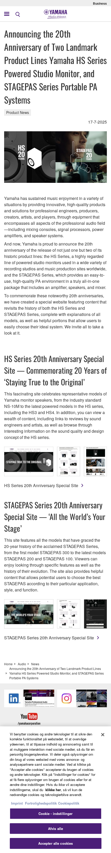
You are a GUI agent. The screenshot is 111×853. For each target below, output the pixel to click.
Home (8, 664)
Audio (22, 664)
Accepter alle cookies (55, 843)
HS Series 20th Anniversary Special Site (41, 485)
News (35, 664)
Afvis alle (55, 828)
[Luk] (102, 734)
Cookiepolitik (68, 803)
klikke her (53, 789)
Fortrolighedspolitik (41, 803)
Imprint (17, 803)
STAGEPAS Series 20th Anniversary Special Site (49, 638)
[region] (55, 789)
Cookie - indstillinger (55, 813)
